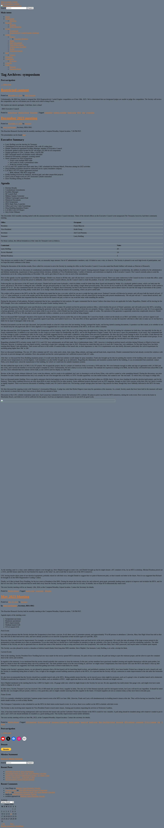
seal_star (8, 792)
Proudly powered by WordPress (12, 826)
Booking (13, 25)
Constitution (9, 59)
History (12, 37)
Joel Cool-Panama (9, 127)
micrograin (120, 722)
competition (48, 113)
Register (13, 67)
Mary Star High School (107, 722)
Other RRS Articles (17, 45)
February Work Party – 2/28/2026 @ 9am (20, 777)
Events (7, 29)
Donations (9, 57)
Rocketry (8, 23)
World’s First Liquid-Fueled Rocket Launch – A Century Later (27, 775)
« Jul (3, 824)
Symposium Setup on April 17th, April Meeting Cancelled (25, 773)
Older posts (6, 84)
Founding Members (21, 39)
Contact (12, 55)
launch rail (84, 722)
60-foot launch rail (44, 722)
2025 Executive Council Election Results (19, 779)
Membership (9, 19)
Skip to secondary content (10, 4)
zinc (158, 722)
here (24, 135)
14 (11, 814)
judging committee (60, 113)
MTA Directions (15, 27)
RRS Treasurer (30, 95)
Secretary (28, 124)
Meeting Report (23, 113)
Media (12, 41)
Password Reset (15, 69)
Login (7, 65)
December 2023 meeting (19, 118)
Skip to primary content (9, 2)
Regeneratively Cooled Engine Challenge (24, 33)
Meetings (13, 21)
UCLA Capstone (151, 722)
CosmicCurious (10, 790)
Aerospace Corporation (59, 722)
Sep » (12, 824)
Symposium (14, 31)
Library (8, 35)
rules (83, 113)
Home (7, 17)
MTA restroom (129, 722)
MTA (79, 113)
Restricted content (15, 90)
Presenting (33, 113)
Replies (48, 591)
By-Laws (13, 61)
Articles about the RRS (18, 47)
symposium (90, 113)
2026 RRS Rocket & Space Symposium (19, 771)
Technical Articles (16, 51)
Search (3, 8)
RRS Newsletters (16, 43)
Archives (4, 800)
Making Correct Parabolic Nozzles (28, 788)
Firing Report (12, 113)
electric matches (74, 722)
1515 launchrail (31, 722)
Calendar (8, 63)
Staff (7, 53)
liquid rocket (71, 113)
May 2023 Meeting (15, 597)
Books (12, 49)
